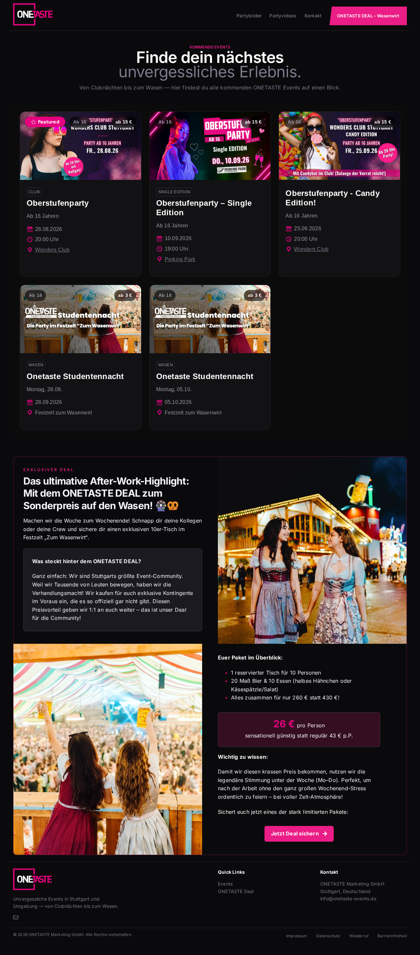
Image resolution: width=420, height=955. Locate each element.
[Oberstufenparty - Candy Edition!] (339, 194)
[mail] (15, 917)
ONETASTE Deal (236, 891)
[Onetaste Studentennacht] (80, 357)
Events (225, 884)
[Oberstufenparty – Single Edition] (210, 194)
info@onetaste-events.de (348, 898)
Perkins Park (180, 259)
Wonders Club (52, 250)
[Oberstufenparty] (80, 194)
